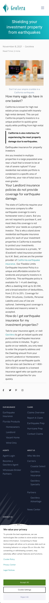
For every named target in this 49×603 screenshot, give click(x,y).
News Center (33, 509)
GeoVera (10, 334)
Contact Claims (35, 433)
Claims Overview (35, 412)
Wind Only (11, 442)
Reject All (25, 597)
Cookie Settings (24, 590)
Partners (31, 492)
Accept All (24, 582)
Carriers (31, 461)
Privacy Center (9, 565)
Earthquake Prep (36, 423)
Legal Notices (9, 570)
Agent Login (9, 455)
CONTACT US (8, 517)
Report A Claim (35, 417)
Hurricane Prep (35, 428)
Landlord (10, 432)
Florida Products (11, 421)
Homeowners (13, 427)
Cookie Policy (9, 559)
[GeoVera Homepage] (14, 8)
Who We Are (33, 455)
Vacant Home (13, 437)
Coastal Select (37, 466)
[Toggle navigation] (42, 7)
